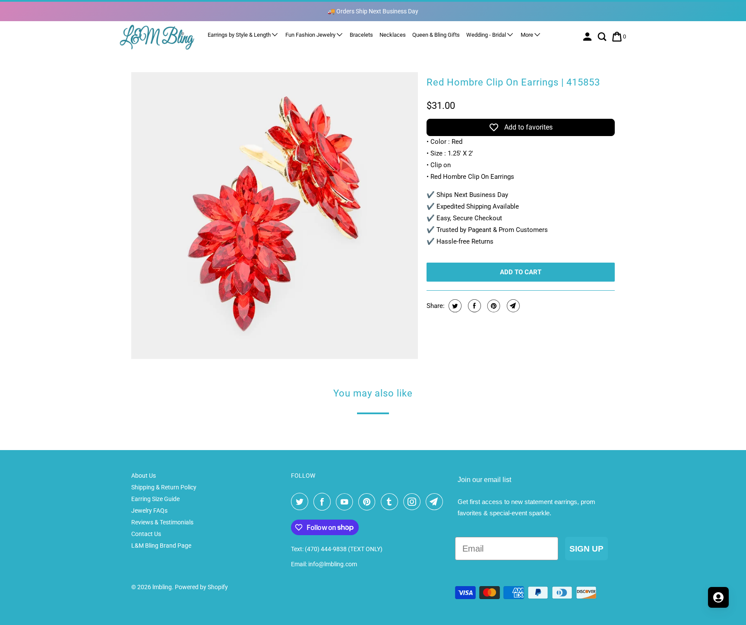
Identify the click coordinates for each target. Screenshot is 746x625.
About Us (143, 475)
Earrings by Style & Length (240, 35)
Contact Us (146, 533)
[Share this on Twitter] (454, 305)
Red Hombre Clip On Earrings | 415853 (513, 82)
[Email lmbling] (436, 502)
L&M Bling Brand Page (161, 545)
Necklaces (392, 35)
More (527, 35)
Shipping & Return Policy (163, 487)
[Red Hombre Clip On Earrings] (274, 215)
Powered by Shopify (201, 587)
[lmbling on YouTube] (346, 502)
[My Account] (588, 36)
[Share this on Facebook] (473, 305)
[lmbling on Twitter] (301, 502)
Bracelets (361, 35)
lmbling (162, 587)
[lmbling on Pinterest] (368, 502)
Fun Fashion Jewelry (311, 35)
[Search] (603, 36)
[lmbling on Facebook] (323, 502)
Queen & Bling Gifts (436, 35)
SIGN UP (586, 548)
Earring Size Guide (155, 498)
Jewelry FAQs (149, 510)
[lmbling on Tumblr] (391, 502)
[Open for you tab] (718, 597)
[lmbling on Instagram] (413, 502)
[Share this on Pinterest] (492, 305)
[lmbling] (157, 37)
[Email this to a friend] (512, 305)
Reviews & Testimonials (162, 522)
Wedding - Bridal (486, 35)
